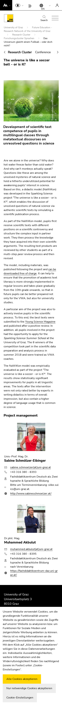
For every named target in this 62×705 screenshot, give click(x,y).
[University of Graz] (8, 18)
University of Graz (14, 27)
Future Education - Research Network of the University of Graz (28, 29)
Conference (43, 52)
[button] (6, 5)
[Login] (57, 5)
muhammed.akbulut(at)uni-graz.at (31, 549)
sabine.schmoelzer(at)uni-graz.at (30, 467)
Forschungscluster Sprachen (19, 38)
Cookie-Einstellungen (19, 697)
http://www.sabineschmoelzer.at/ (30, 493)
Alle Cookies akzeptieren (21, 679)
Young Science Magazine (40, 322)
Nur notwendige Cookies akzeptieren (29, 688)
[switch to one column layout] (30, 5)
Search (44, 20)
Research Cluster (21, 34)
